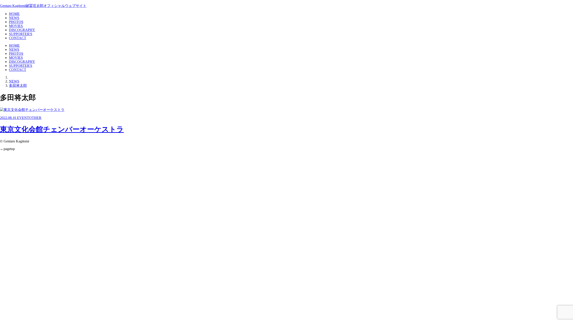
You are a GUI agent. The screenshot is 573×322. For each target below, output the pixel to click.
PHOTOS (16, 22)
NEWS (14, 18)
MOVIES (16, 26)
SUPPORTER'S (20, 34)
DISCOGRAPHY (22, 30)
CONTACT (17, 38)
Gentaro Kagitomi (43, 6)
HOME (14, 14)
